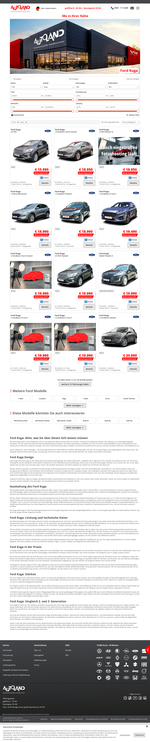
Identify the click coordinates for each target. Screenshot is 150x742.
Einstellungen (125, 735)
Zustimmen (139, 735)
